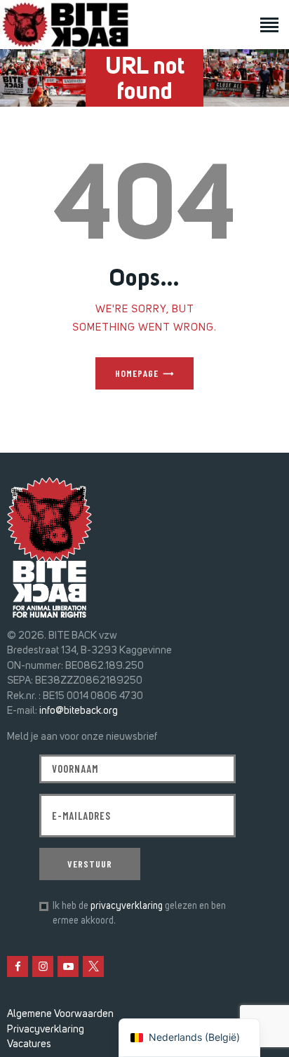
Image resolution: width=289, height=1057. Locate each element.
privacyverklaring (126, 906)
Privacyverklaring (45, 1029)
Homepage (137, 373)
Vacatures (29, 1043)
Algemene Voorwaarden (60, 1013)
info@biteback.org (78, 710)
